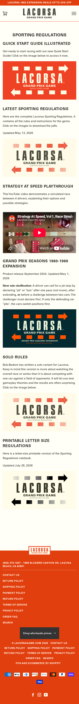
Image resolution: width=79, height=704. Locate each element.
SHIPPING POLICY (14, 587)
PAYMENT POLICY (14, 593)
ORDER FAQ (10, 617)
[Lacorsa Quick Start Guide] (39, 99)
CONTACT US (11, 575)
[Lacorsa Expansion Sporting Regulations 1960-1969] (39, 347)
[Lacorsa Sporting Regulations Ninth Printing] (39, 176)
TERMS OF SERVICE (15, 605)
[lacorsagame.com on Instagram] (39, 696)
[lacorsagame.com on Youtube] (46, 696)
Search (8, 623)
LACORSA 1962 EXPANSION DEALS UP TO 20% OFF (39, 3)
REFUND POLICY (13, 599)
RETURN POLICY (13, 581)
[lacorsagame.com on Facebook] (33, 696)
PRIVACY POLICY (13, 611)
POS (18, 663)
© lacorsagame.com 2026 (30, 643)
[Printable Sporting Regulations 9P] (39, 508)
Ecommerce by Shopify (44, 663)
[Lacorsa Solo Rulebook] (39, 430)
